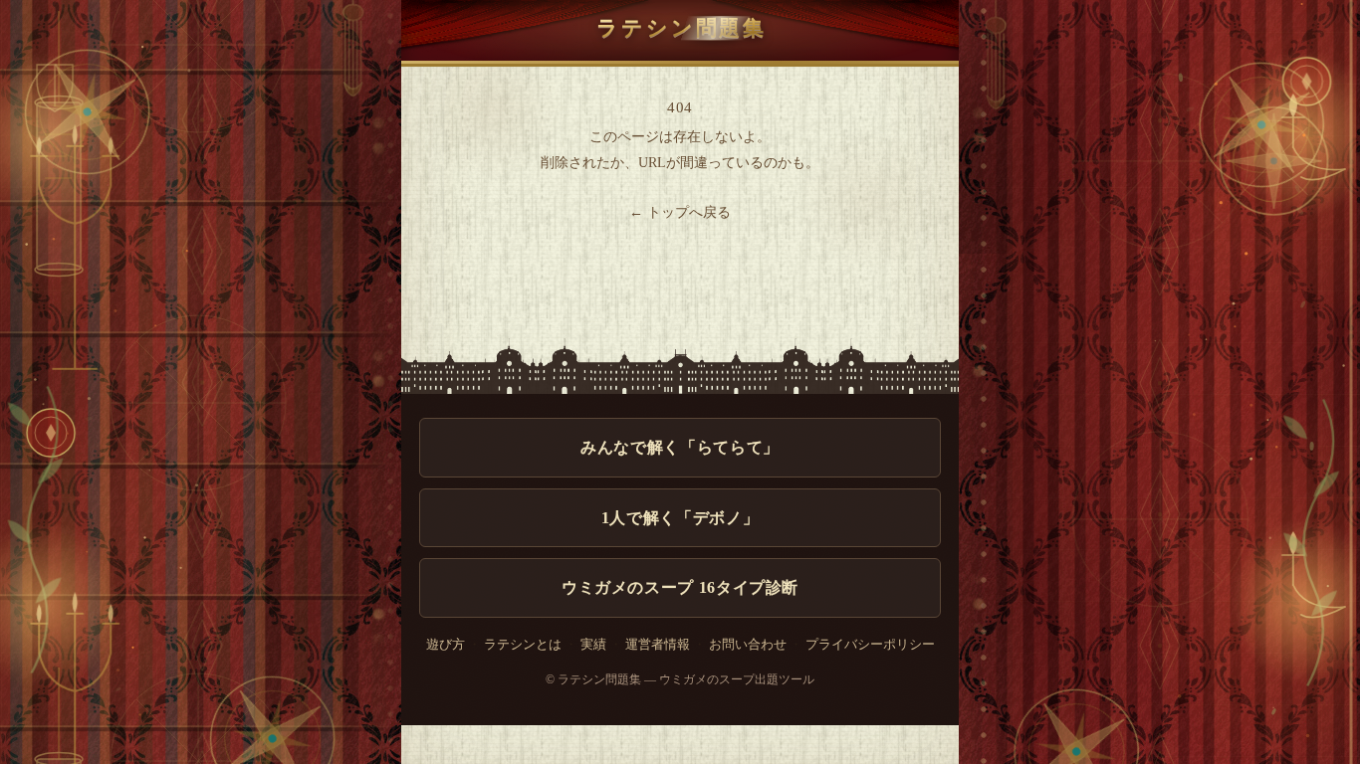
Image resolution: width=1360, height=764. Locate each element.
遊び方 (445, 645)
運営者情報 (657, 645)
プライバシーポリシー (870, 645)
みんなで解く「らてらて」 (680, 447)
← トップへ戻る (680, 212)
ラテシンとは (523, 645)
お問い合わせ (748, 645)
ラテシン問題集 (681, 27)
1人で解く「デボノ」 (680, 517)
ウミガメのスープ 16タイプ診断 (680, 587)
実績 (593, 645)
